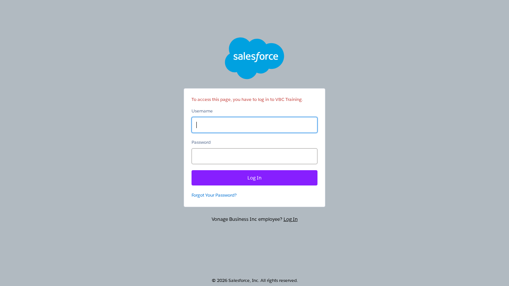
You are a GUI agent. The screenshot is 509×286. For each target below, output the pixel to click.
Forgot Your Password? (214, 195)
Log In (291, 219)
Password (201, 142)
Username (202, 111)
